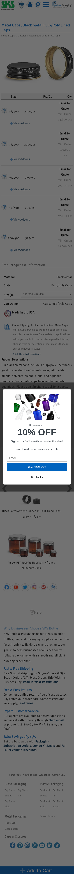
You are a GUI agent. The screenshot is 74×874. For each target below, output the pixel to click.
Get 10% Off (37, 467)
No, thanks (37, 477)
